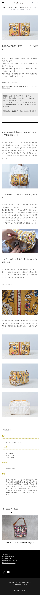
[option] (20, 529)
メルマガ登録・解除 (8, 556)
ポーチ (29, 8)
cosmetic (21, 86)
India (26, 86)
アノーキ (31, 86)
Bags (22, 8)
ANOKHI (9, 86)
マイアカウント (6, 559)
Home (4, 8)
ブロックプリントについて (11, 284)
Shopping (13, 8)
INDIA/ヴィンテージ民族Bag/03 (20, 542)
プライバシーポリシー (8, 563)
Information (6, 430)
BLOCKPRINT (14, 86)
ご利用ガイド (6, 554)
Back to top (19, 590)
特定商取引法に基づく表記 (10, 561)
